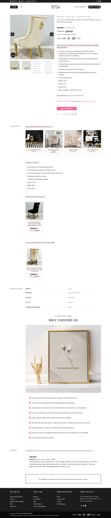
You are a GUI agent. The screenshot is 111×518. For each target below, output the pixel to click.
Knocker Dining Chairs (83, 16)
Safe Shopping (61, 504)
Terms (58, 496)
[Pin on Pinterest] (72, 114)
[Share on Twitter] (66, 114)
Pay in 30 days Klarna (39, 506)
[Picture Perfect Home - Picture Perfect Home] (55, 7)
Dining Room (61, 16)
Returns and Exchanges (17, 501)
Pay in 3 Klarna (37, 504)
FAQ (11, 504)
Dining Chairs (70, 16)
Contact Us (13, 506)
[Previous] (12, 34)
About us (35, 496)
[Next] (52, 34)
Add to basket (67, 108)
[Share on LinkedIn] (75, 114)
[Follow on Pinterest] (100, 1)
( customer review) (69, 27)
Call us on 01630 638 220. (76, 95)
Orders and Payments (16, 496)
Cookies (59, 501)
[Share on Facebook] (63, 114)
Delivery (12, 499)
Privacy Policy (61, 499)
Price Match (36, 499)
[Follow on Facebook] (96, 1)
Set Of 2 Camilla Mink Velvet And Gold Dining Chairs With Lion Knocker (34, 269)
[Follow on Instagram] (98, 1)
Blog (34, 501)
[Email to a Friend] (69, 114)
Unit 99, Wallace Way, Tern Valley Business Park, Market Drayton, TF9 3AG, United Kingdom (90, 499)
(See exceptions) (76, 101)
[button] (14, 7)
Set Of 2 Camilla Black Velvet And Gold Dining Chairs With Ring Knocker (34, 223)
